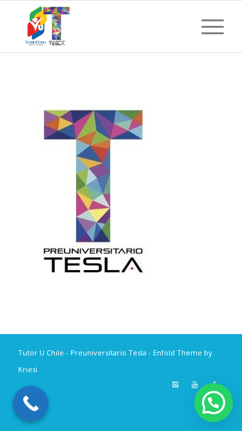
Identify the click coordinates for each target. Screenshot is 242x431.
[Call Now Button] (30, 403)
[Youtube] (195, 384)
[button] (213, 402)
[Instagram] (175, 384)
